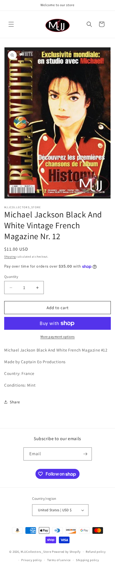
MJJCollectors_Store (36, 552)
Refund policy (96, 552)
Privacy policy (31, 560)
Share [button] (15, 401)
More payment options (57, 337)
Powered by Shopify (66, 552)
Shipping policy (87, 560)
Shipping (10, 256)
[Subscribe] (85, 453)
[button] (11, 24)
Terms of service (59, 560)
